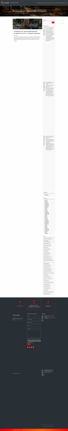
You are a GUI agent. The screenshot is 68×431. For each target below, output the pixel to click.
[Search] (53, 22)
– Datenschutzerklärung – (30, 342)
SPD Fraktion (46, 280)
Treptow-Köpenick (46, 284)
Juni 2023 (46, 224)
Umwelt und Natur (46, 286)
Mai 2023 (46, 225)
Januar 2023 (46, 228)
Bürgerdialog (46, 247)
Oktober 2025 (46, 205)
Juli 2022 (46, 231)
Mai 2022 (46, 232)
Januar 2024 (46, 220)
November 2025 (47, 204)
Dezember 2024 (47, 212)
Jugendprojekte (46, 263)
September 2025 (47, 206)
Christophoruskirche (47, 249)
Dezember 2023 (47, 221)
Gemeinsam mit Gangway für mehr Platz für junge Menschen (50, 137)
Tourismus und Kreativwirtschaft (48, 282)
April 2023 (46, 226)
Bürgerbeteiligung (46, 243)
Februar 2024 (46, 219)
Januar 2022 (46, 233)
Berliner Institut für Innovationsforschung (47, 241)
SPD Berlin (50, 278)
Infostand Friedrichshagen (47, 258)
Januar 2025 (46, 211)
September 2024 (47, 214)
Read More (15, 41)
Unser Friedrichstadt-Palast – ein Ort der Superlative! (50, 28)
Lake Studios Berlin (47, 267)
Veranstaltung (46, 195)
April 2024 (46, 217)
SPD (45, 278)
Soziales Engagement (47, 276)
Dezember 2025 (47, 203)
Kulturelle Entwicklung (47, 265)
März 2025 (46, 210)
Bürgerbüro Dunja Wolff (47, 245)
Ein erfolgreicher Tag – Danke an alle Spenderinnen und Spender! (50, 83)
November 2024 (47, 213)
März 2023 (46, 227)
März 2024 (46, 218)
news (45, 194)
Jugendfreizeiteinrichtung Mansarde (48, 261)
